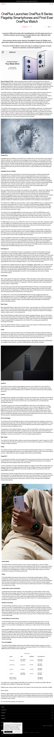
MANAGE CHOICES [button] (8, 731)
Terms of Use (31, 732)
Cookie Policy (13, 725)
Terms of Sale (37, 732)
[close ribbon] (52, 1)
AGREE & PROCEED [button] (17, 731)
